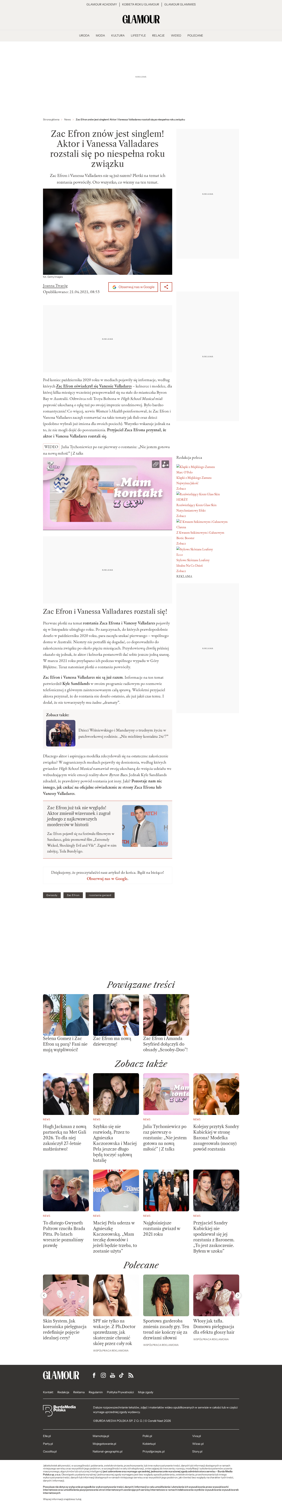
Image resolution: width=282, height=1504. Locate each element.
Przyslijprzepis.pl (153, 1451)
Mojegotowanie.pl (104, 1444)
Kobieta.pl (149, 1444)
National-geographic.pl (107, 1451)
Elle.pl (47, 1436)
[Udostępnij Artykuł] (166, 286)
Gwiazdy (51, 895)
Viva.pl (196, 1436)
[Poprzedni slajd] (44, 1295)
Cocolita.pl (50, 1451)
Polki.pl (147, 1436)
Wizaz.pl (198, 1444)
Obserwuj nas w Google (136, 287)
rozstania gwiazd (100, 895)
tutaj (78, 1499)
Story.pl (197, 1451)
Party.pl (48, 1444)
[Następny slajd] (238, 1295)
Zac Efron (73, 895)
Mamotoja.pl (101, 1436)
